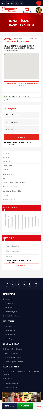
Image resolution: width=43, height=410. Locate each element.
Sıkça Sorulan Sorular (10, 187)
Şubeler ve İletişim (9, 199)
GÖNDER (21, 266)
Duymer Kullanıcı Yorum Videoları (14, 182)
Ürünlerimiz (6, 161)
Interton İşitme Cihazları (13, 353)
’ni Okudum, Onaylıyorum (19, 143)
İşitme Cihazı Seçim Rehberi (12, 191)
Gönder (21, 137)
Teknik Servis (7, 166)
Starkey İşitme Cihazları (13, 349)
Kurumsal (6, 157)
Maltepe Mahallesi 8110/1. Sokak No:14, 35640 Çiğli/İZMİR (21, 373)
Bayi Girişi (8, 339)
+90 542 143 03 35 (11, 383)
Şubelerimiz (27, 12)
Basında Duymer (8, 174)
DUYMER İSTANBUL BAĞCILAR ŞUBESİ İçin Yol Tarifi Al (21, 85)
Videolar (5, 195)
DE (12, 3)
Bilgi (4, 178)
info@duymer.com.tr (12, 387)
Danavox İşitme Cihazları (14, 361)
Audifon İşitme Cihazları (13, 357)
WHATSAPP (25, 406)
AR (17, 3)
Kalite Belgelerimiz (11, 316)
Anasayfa (6, 153)
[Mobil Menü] (38, 3)
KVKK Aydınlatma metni (15, 142)
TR (3, 3)
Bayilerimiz (9, 326)
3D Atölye (6, 170)
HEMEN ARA (9, 406)
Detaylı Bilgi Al (10, 330)
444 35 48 (8, 379)
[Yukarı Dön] (39, 403)
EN (8, 3)
